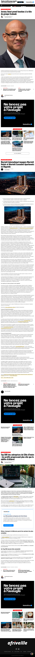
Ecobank (9, 73)
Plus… (21, 651)
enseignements (11, 500)
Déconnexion (29, 651)
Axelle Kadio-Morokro (9, 95)
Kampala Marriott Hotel (14, 227)
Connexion (24, 651)
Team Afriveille (7, 169)
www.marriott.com (27, 320)
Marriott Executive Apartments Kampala (26, 227)
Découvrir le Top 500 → (8, 525)
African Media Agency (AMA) (10, 307)
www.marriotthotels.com (20, 346)
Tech (12, 651)
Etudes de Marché (16, 651)
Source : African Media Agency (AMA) (7, 377)
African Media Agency (13, 375)
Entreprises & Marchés (7, 651)
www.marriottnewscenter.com (23, 321)
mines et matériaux (5, 537)
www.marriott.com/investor (8, 326)
